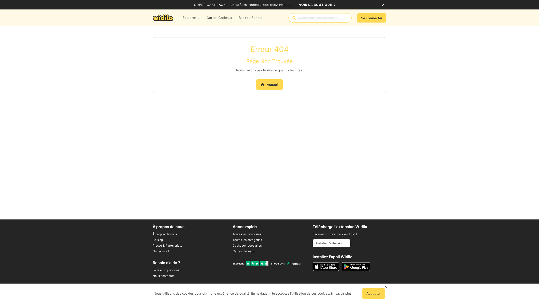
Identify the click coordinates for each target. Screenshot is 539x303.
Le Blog (158, 240)
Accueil (273, 84)
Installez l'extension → (331, 243)
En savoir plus (341, 293)
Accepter (373, 293)
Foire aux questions (166, 270)
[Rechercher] (294, 18)
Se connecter (371, 18)
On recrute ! (161, 251)
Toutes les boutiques (247, 234)
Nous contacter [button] (163, 276)
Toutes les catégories (247, 240)
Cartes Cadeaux (244, 251)
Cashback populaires (247, 245)
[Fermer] (383, 5)
